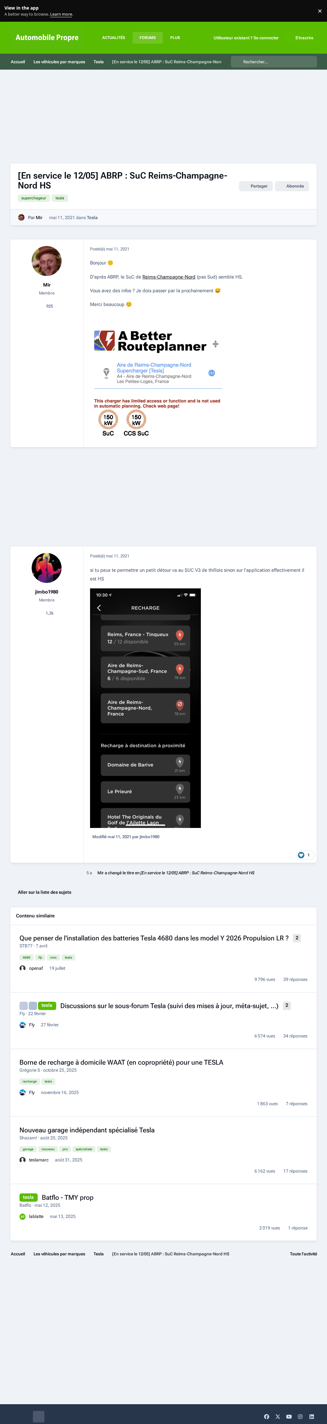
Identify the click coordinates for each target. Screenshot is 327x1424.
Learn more (12, 11)
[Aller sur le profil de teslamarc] (22, 1160)
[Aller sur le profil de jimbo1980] (47, 568)
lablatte (36, 1216)
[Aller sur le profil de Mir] (21, 217)
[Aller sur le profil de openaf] (22, 968)
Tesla (92, 217)
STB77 (26, 945)
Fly (22, 1013)
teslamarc (39, 1159)
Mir (39, 217)
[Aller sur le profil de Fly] (22, 1025)
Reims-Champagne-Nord (168, 277)
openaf (36, 968)
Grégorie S (29, 1070)
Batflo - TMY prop (68, 1197)
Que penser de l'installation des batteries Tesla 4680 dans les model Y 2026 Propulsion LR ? (154, 938)
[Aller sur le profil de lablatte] (22, 1216)
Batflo (25, 1205)
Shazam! (28, 1137)
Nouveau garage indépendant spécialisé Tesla (87, 1130)
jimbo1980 (46, 592)
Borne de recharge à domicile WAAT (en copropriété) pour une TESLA (121, 1062)
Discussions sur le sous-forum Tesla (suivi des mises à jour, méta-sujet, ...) (169, 1006)
